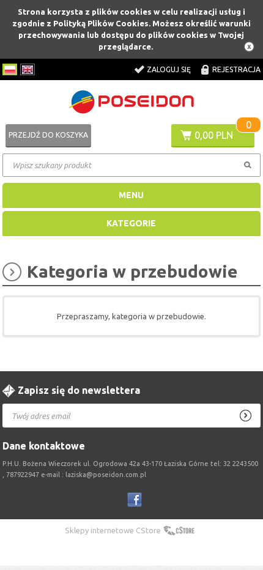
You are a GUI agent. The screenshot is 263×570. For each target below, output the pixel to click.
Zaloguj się (169, 69)
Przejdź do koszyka (48, 135)
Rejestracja (236, 69)
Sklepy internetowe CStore (113, 530)
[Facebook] (134, 499)
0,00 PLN (213, 135)
